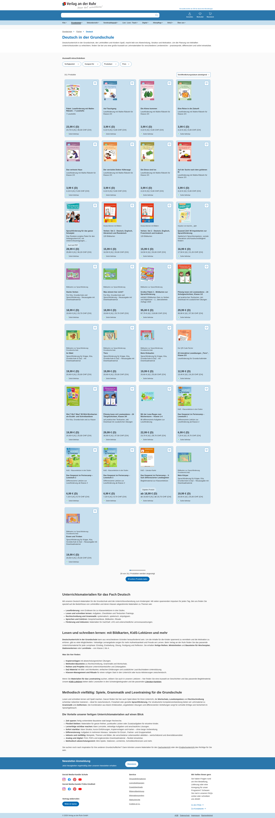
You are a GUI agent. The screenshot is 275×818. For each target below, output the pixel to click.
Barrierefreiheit (207, 815)
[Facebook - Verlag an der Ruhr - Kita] (69, 789)
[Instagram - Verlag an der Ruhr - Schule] (64, 779)
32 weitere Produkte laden (137, 579)
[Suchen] (156, 15)
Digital (144, 23)
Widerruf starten (71, 804)
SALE (169, 23)
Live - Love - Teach (130, 23)
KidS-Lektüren (75, 682)
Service (132, 775)
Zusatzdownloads (136, 787)
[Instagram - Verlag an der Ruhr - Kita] (64, 789)
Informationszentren (136, 795)
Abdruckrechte (134, 800)
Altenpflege (157, 23)
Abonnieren (131, 764)
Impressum (195, 815)
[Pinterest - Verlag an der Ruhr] (74, 779)
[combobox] (107, 15)
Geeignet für (89, 64)
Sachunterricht (164, 747)
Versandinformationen (137, 779)
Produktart (108, 64)
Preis (124, 64)
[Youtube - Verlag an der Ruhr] (80, 779)
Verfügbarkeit (70, 64)
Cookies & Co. (134, 804)
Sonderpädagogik (110, 23)
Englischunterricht (187, 747)
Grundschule (76, 23)
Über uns (180, 23)
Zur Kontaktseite (197, 809)
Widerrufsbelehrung (136, 791)
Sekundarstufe (92, 23)
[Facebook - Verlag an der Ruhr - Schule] (69, 779)
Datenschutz (185, 815)
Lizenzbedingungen (136, 783)
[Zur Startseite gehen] (98, 5)
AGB (176, 815)
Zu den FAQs (196, 805)
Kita (63, 23)
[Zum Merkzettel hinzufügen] (95, 83)
